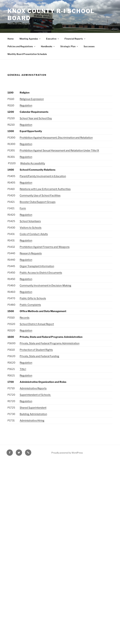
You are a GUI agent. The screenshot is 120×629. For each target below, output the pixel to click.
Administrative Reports (33, 388)
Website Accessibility (32, 163)
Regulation (26, 105)
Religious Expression (32, 99)
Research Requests (31, 253)
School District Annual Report (37, 324)
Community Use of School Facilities (40, 195)
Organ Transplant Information (37, 266)
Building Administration (33, 414)
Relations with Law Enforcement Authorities (45, 189)
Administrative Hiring (32, 420)
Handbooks (46, 46)
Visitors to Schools (30, 227)
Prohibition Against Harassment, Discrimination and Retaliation (56, 137)
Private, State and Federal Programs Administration (49, 343)
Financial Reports (74, 38)
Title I (23, 369)
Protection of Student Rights (36, 349)
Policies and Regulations (20, 46)
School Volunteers (30, 221)
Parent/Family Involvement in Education (43, 176)
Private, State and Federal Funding (39, 356)
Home (11, 38)
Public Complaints (30, 304)
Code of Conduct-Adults (34, 234)
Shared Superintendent (33, 407)
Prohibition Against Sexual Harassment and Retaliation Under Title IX (59, 150)
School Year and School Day (36, 118)
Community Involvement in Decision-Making (45, 285)
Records (24, 317)
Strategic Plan (67, 46)
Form (23, 208)
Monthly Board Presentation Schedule (27, 54)
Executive (51, 38)
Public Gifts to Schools (33, 298)
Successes (89, 46)
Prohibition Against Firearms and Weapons (45, 246)
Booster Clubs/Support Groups (37, 201)
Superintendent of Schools (35, 394)
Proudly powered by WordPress (67, 452)
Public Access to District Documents (41, 272)
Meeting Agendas (29, 38)
